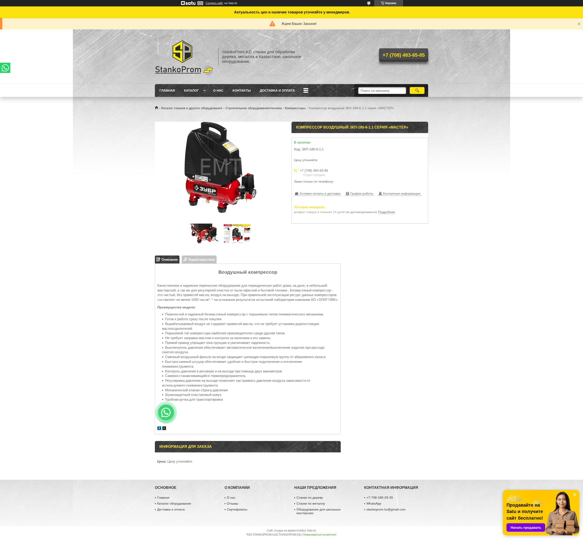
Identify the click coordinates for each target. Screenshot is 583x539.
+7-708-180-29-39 (379, 497)
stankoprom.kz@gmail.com (386, 509)
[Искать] (417, 90)
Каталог (191, 90)
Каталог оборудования (174, 503)
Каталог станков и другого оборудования (191, 108)
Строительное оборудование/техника (254, 108)
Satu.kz (311, 530)
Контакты (242, 90)
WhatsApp (373, 503)
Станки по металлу (311, 503)
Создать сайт (214, 3)
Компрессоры (295, 108)
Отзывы (232, 503)
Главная (167, 90)
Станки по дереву (310, 497)
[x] (164, 429)
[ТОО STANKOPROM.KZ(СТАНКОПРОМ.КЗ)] (184, 57)
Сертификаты (237, 509)
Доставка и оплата (277, 90)
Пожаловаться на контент (320, 534)
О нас (218, 90)
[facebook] (159, 429)
